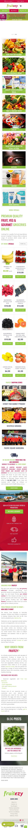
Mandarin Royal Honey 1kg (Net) (20, 367)
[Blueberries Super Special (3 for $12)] (20, 290)
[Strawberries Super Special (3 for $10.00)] (20, 257)
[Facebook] (8, 4)
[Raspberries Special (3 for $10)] (7, 290)
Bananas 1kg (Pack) (8, 267)
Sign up (22, 1)
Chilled (14, 129)
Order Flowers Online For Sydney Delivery (14, 147)
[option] (14, 15)
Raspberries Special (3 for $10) (7, 301)
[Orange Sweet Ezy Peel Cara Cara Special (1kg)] (20, 323)
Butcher (14, 167)
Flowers (4, 688)
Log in (18, 1)
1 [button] (12, 34)
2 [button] (14, 34)
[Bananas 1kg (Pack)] (7, 257)
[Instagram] (10, 4)
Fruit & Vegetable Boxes (14, 111)
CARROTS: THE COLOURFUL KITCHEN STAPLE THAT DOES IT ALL (14, 750)
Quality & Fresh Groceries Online (14, 91)
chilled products (11, 686)
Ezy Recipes (14, 806)
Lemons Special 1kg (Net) (7, 367)
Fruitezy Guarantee (14, 808)
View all (23, 243)
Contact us (20, 640)
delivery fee (17, 618)
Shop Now (14, 488)
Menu (5, 10)
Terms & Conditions (14, 812)
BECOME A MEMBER (14, 511)
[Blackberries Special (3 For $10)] (7, 323)
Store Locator (9, 1)
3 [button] (16, 34)
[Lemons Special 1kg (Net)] (7, 357)
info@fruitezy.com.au (10, 8)
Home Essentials (14, 204)
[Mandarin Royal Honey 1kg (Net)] (20, 357)
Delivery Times (14, 815)
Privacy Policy (14, 813)
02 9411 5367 (11, 480)
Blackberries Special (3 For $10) (7, 335)
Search (14, 10)
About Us (14, 802)
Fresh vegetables (7, 684)
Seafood (14, 186)
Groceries (5, 682)
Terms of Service (14, 810)
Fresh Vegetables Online (14, 73)
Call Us (24, 10)
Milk (3, 686)
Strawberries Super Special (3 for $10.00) (20, 268)
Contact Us (14, 804)
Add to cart (8, 276)
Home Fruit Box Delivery (14, 54)
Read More (14, 758)
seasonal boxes (9, 666)
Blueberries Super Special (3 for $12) (20, 301)
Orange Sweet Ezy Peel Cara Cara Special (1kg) (20, 335)
